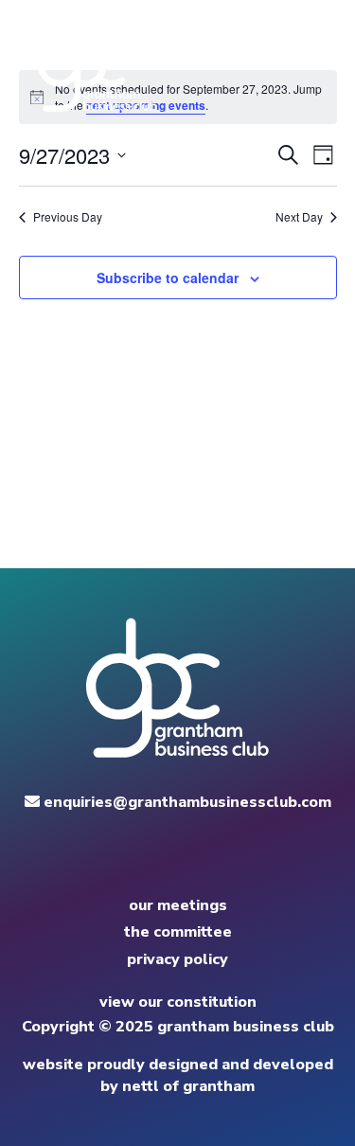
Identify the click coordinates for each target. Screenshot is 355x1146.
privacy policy (177, 959)
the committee (178, 932)
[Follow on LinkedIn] (197, 860)
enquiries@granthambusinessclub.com (185, 802)
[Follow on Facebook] (159, 860)
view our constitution (178, 1002)
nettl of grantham (188, 1086)
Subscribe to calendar (168, 277)
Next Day (299, 216)
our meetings (178, 905)
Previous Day (67, 216)
